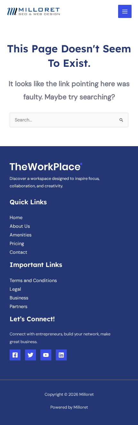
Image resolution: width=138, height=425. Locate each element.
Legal (15, 289)
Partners (18, 307)
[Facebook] (15, 355)
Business (19, 298)
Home (16, 218)
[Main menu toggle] (125, 11)
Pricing (17, 244)
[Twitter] (30, 355)
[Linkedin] (61, 355)
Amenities (20, 235)
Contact (18, 252)
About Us (20, 226)
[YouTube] (45, 355)
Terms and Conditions (33, 281)
